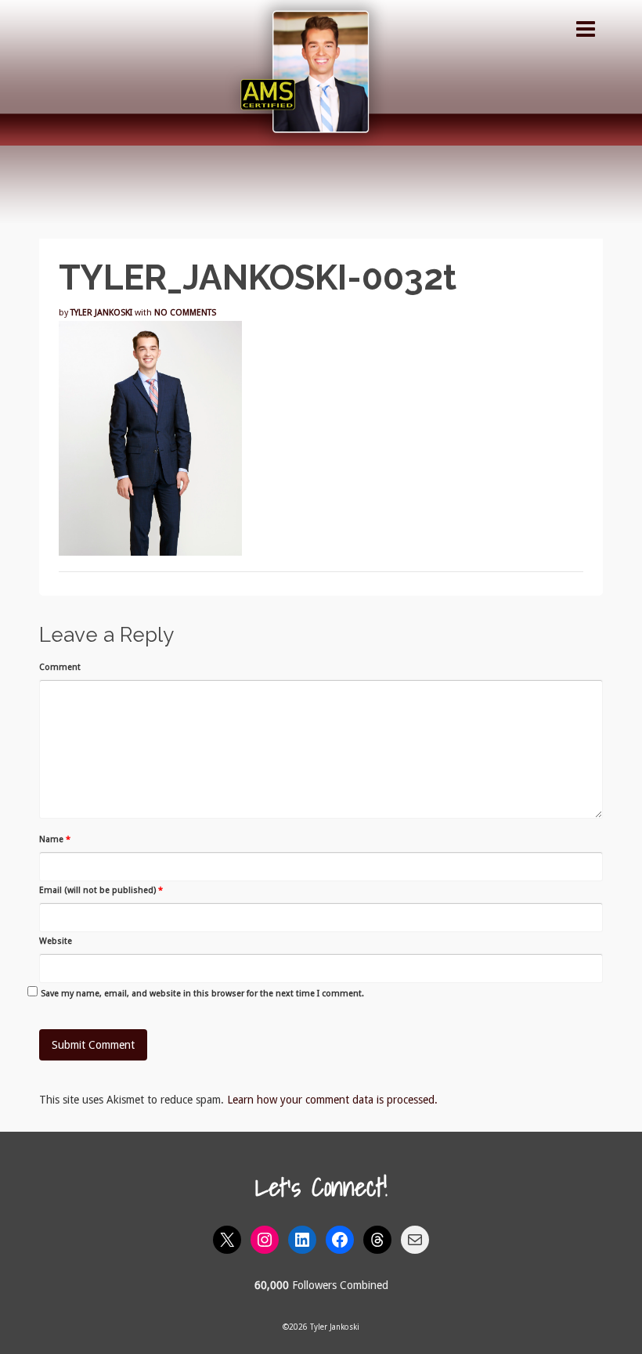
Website (55, 941)
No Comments (185, 313)
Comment (60, 667)
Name (54, 839)
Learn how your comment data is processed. (332, 1099)
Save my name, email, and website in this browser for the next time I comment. (202, 993)
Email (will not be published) (101, 890)
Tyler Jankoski (101, 313)
